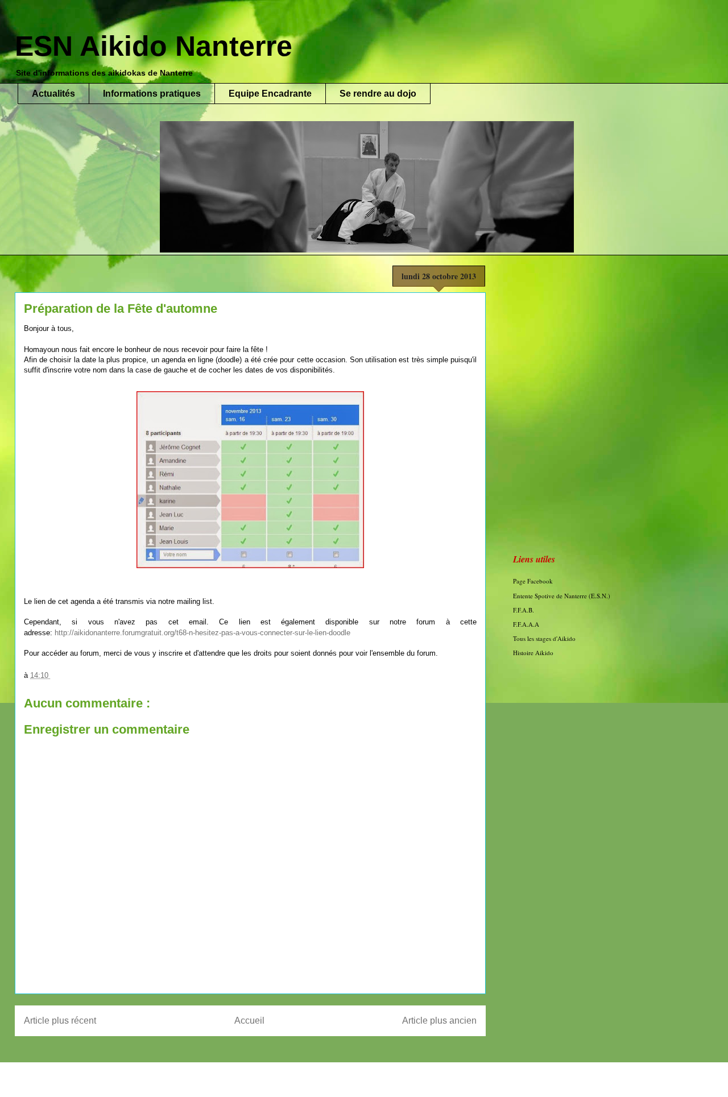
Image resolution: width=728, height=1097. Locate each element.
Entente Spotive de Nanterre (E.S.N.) (561, 595)
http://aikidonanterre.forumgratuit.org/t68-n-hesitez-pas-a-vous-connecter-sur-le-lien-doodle (202, 632)
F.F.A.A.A (526, 624)
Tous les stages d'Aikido (544, 638)
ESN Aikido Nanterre (153, 46)
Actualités (53, 93)
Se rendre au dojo (378, 93)
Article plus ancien (439, 1020)
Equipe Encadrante (270, 93)
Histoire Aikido (533, 652)
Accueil (249, 1020)
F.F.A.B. (523, 610)
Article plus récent (60, 1020)
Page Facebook (533, 581)
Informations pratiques (152, 93)
